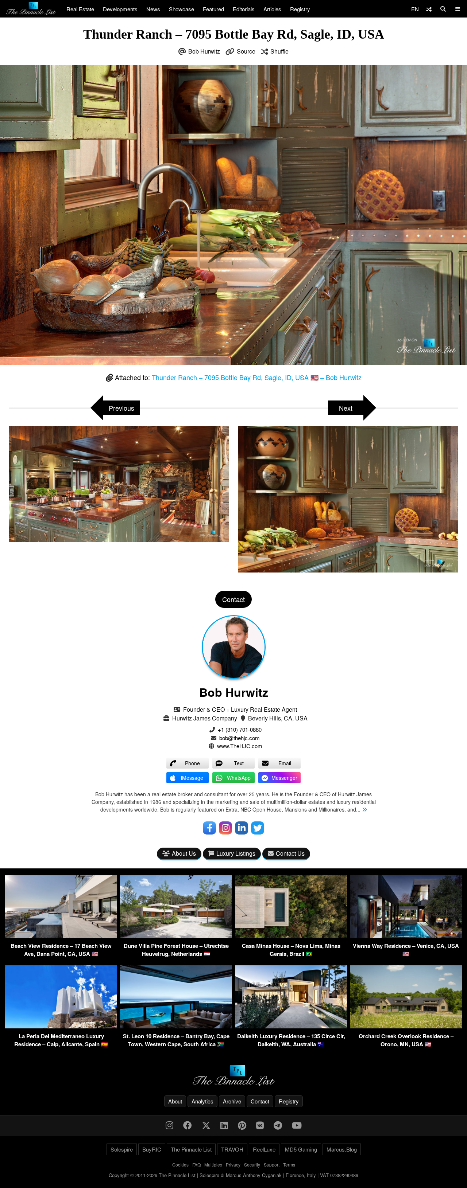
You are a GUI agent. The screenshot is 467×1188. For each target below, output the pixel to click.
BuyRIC (151, 1149)
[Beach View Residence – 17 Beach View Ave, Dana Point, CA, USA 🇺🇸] (61, 935)
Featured (213, 9)
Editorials (244, 9)
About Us (184, 853)
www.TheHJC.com (239, 746)
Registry (300, 9)
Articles (272, 9)
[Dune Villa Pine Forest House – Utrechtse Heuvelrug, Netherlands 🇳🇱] (176, 935)
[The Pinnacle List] (233, 1076)
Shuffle (279, 51)
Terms (289, 1164)
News (153, 9)
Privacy (233, 1164)
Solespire (122, 1149)
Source (246, 51)
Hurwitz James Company (204, 718)
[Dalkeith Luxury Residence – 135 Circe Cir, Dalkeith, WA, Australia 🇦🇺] (291, 1026)
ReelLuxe (264, 1149)
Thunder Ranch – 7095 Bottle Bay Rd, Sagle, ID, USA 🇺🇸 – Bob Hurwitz (257, 377)
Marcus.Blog (342, 1149)
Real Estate (80, 9)
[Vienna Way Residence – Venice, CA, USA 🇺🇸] (406, 935)
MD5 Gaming (301, 1149)
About (175, 1101)
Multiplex (213, 1164)
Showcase (181, 9)
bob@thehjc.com (239, 738)
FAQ (196, 1164)
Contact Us (290, 853)
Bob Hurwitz (204, 51)
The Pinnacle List (191, 1149)
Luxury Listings (235, 853)
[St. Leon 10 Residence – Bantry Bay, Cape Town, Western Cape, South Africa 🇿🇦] (176, 1026)
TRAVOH (232, 1149)
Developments (120, 9)
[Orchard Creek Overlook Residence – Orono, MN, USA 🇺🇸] (406, 1026)
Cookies (180, 1164)
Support (271, 1164)
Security (252, 1164)
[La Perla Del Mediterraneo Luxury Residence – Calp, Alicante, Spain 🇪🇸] (61, 1026)
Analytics (202, 1101)
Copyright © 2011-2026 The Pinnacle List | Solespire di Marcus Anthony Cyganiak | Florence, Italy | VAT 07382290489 (233, 1175)
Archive (232, 1101)
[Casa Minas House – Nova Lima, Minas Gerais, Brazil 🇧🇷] (291, 935)
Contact (260, 1101)
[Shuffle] (428, 9)
